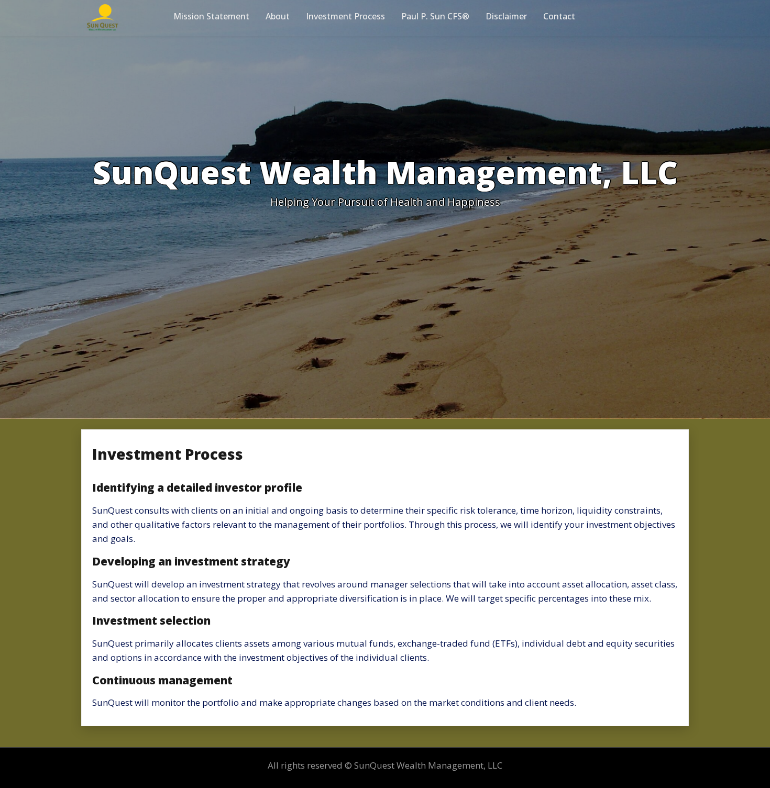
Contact (559, 16)
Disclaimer (506, 16)
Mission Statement (211, 16)
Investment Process (345, 16)
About (278, 16)
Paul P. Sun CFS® (435, 16)
